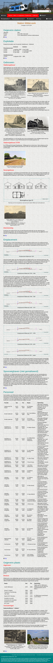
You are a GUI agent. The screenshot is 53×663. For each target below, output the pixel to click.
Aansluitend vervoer (18, 18)
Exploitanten (5, 18)
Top (6, 37)
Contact (50, 18)
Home (4, 15)
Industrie (30, 18)
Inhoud (43, 15)
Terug (39, 18)
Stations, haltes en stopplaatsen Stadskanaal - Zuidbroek (23, 15)
